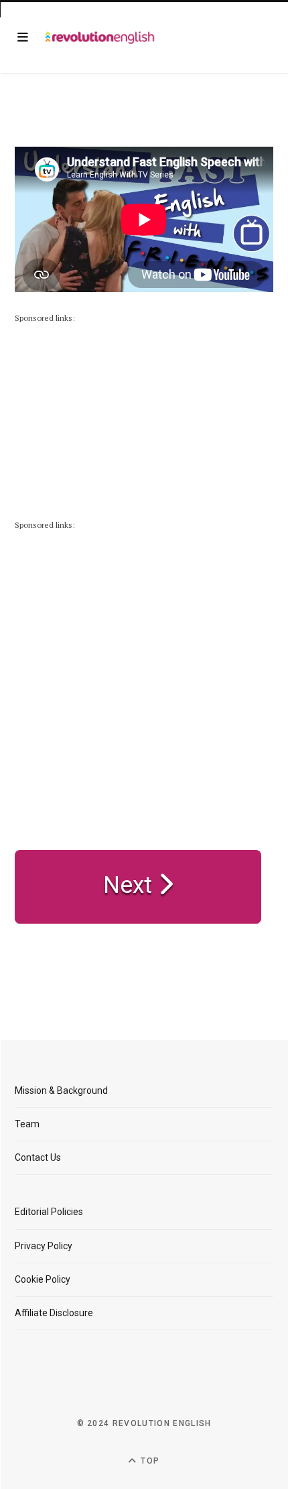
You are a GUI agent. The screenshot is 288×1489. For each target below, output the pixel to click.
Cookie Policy (42, 1279)
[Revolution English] (99, 37)
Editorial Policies (49, 1211)
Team (27, 1124)
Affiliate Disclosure (54, 1312)
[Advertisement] (115, 409)
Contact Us (38, 1157)
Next (130, 885)
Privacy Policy (43, 1245)
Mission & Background (61, 1090)
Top (148, 1461)
